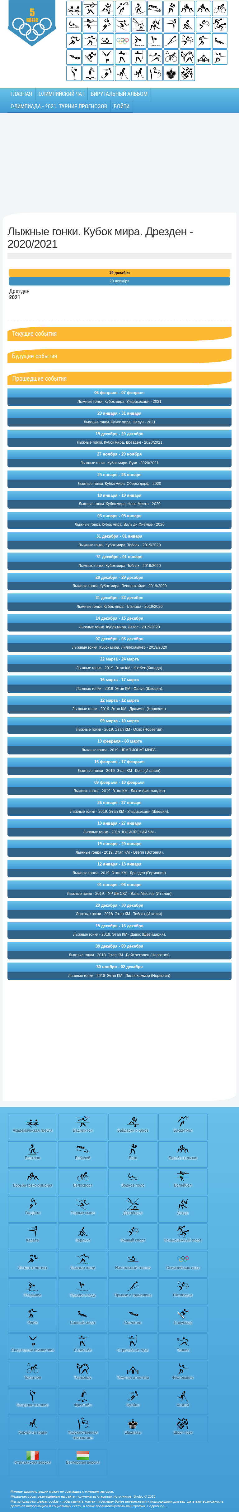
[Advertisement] (119, 163)
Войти (121, 106)
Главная (21, 93)
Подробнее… (157, 1506)
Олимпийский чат (61, 93)
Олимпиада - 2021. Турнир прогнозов (59, 106)
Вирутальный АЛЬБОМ (119, 93)
